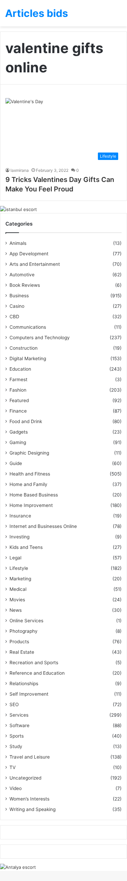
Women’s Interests (29, 799)
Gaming (17, 442)
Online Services (26, 620)
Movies (17, 599)
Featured (19, 400)
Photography (23, 631)
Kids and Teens (26, 547)
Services (18, 715)
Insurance (20, 515)
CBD (14, 316)
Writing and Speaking (32, 809)
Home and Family (28, 484)
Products (19, 641)
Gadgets (18, 432)
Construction (23, 348)
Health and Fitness (29, 474)
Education (20, 369)
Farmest (18, 379)
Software (19, 725)
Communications (27, 327)
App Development (28, 253)
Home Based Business (33, 494)
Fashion (17, 390)
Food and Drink (25, 421)
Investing (19, 536)
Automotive (22, 274)
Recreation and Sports (33, 662)
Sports (16, 736)
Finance (18, 411)
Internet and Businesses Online (43, 526)
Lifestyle (18, 568)
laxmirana (19, 170)
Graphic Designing (29, 453)
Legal (15, 557)
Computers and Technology (39, 337)
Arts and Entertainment (34, 264)
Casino (16, 306)
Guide (15, 463)
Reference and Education (37, 673)
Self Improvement (28, 694)
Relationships (23, 683)
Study (15, 746)
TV (12, 767)
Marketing (20, 578)
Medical (17, 589)
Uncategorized (25, 778)
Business (19, 295)
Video (15, 788)
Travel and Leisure (29, 757)
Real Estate (21, 652)
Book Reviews (24, 285)
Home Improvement (31, 505)
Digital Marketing (27, 358)
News (15, 610)
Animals (17, 243)
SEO (14, 704)
